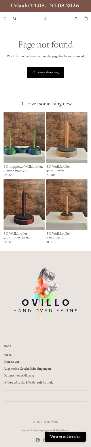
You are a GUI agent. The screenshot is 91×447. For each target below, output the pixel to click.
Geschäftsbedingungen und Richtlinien (45, 430)
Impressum (11, 361)
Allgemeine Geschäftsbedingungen (27, 368)
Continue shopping (45, 72)
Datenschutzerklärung (19, 375)
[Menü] (5, 18)
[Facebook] (37, 440)
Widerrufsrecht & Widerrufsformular (29, 382)
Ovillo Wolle (50, 422)
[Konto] (76, 18)
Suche (8, 354)
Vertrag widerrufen (65, 436)
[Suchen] (14, 18)
